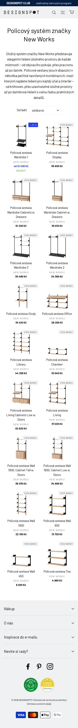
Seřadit (22, 110)
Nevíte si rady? (16, 651)
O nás (8, 623)
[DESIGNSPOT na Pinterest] (39, 666)
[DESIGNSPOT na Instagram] (50, 666)
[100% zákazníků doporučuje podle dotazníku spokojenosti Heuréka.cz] (47, 690)
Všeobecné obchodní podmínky (50, 699)
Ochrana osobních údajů (39, 703)
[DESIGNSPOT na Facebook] (28, 666)
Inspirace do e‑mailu (20, 637)
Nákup (9, 608)
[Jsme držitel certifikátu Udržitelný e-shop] (31, 690)
